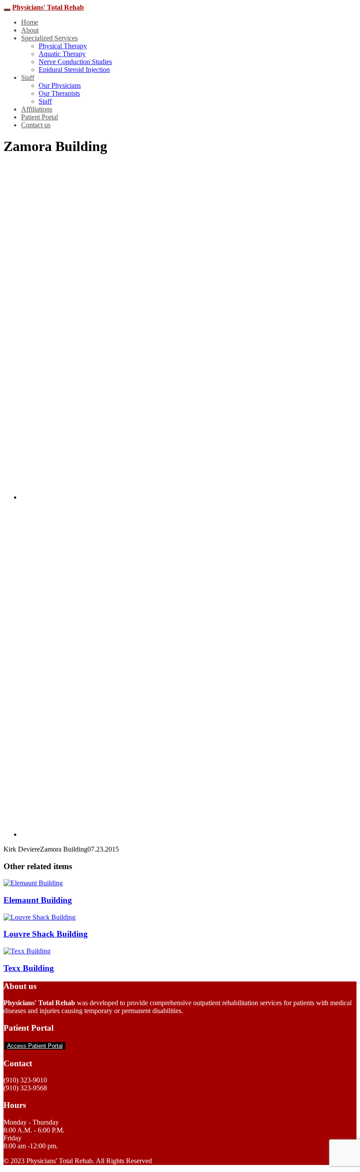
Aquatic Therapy (62, 54)
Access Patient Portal (35, 1046)
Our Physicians (60, 85)
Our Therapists (59, 93)
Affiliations (36, 109)
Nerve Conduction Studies (75, 61)
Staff (27, 77)
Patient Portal (39, 117)
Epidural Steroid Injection (74, 69)
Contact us (35, 125)
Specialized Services (49, 38)
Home (29, 22)
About (30, 30)
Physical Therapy (63, 46)
